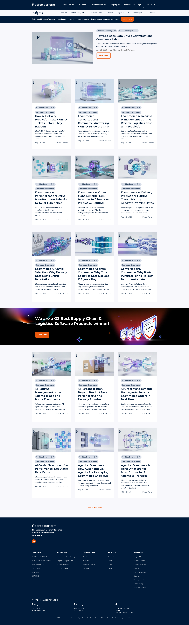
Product (63, 13)
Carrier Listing (138, 584)
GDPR (110, 565)
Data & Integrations (79, 13)
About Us (111, 557)
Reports (136, 568)
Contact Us (150, 5)
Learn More (42, 334)
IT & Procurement (63, 568)
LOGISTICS (35, 572)
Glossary (137, 576)
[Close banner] (155, 19)
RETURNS (35, 576)
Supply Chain (96, 13)
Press (152, 13)
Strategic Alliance (89, 565)
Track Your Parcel (140, 588)
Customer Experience (137, 13)
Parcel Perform (128, 50)
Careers (111, 568)
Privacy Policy (105, 618)
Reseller (85, 561)
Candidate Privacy (117, 618)
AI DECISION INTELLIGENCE (41, 561)
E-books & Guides (140, 565)
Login (139, 5)
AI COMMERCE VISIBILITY (41, 557)
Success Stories (139, 561)
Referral (85, 557)
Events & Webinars (140, 572)
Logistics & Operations (65, 561)
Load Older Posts (94, 508)
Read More (103, 55)
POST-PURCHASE (38, 565)
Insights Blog (138, 557)
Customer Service (63, 565)
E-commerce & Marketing (66, 557)
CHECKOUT (36, 568)
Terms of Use (94, 618)
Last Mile (86, 568)
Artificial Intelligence (115, 13)
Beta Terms (129, 618)
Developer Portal (139, 580)
